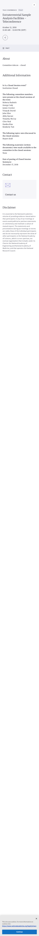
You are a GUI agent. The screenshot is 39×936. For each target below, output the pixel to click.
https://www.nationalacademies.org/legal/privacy (19, 926)
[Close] (36, 918)
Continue (19, 932)
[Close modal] (34, 5)
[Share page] (5, 37)
